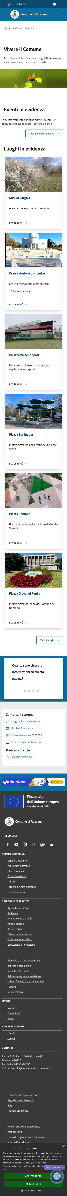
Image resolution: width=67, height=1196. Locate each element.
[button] (33, 1190)
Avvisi (10, 1018)
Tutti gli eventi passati (42, 133)
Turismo (11, 987)
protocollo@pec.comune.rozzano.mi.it (29, 1068)
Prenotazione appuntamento (23, 1095)
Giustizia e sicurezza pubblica (23, 960)
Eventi (11, 1033)
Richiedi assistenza (17, 1111)
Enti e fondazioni (16, 876)
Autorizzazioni (15, 929)
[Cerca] (60, 14)
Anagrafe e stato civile (19, 918)
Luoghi (11, 1038)
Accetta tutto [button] (33, 1176)
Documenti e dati (16, 892)
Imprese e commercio (19, 966)
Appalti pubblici (15, 924)
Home (7, 28)
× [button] (63, 1146)
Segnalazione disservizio (20, 1100)
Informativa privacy (18, 1142)
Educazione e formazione (21, 945)
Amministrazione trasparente (23, 1126)
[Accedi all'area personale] (54, 4)
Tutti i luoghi (47, 640)
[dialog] (33, 1169)
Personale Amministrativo (21, 887)
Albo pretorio (14, 1132)
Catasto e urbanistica (19, 934)
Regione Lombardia (15, 4)
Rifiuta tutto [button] (33, 1183)
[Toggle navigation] (6, 14)
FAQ (9, 1105)
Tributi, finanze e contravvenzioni (25, 981)
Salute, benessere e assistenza (24, 976)
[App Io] (51, 844)
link (4, 1169)
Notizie (11, 1008)
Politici (11, 881)
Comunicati (13, 1013)
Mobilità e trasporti (18, 971)
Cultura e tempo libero (19, 939)
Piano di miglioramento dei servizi (26, 1137)
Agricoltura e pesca (18, 908)
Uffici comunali (15, 871)
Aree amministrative (18, 866)
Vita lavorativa (15, 992)
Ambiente (12, 913)
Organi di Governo (17, 860)
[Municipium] (42, 844)
